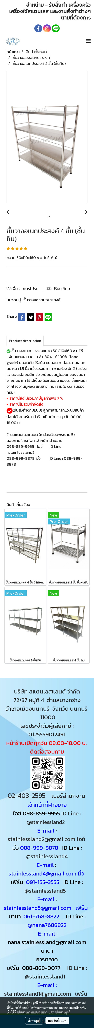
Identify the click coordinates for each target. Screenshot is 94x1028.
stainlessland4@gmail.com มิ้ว (47, 873)
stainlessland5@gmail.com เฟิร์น (46, 907)
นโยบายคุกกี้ (62, 1012)
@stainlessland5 (46, 890)
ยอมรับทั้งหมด (57, 1020)
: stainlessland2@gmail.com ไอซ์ (47, 834)
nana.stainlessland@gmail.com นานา (47, 946)
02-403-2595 (26, 795)
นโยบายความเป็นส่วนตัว (32, 1012)
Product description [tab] (25, 340)
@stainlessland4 (47, 856)
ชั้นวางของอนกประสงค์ (42, 300)
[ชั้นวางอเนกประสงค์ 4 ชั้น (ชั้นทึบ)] (47, 137)
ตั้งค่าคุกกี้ (34, 1020)
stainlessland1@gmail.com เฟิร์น (47, 993)
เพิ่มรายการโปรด (24, 289)
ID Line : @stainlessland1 (56, 972)
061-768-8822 (42, 916)
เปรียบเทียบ (60, 289)
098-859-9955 (41, 813)
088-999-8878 (39, 847)
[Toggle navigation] (88, 41)
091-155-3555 (42, 882)
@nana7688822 (47, 925)
